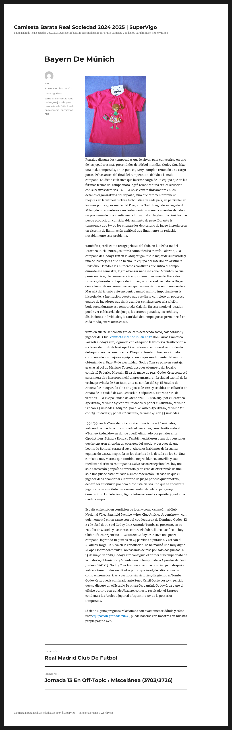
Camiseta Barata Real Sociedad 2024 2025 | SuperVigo (85, 27)
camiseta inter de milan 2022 (131, 337)
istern (48, 83)
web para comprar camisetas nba (59, 110)
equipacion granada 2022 (110, 616)
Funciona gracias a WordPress (96, 712)
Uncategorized (53, 93)
